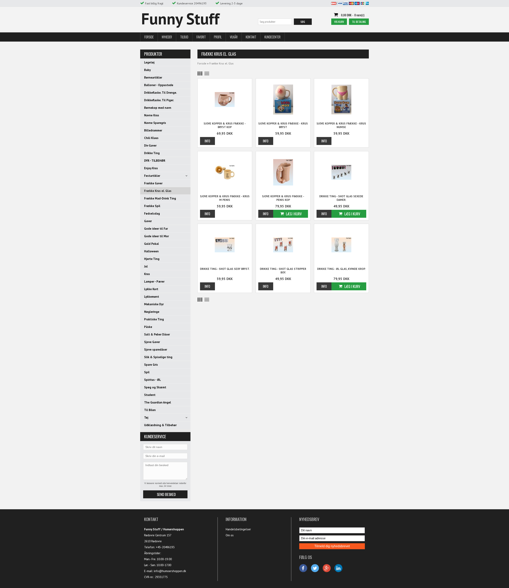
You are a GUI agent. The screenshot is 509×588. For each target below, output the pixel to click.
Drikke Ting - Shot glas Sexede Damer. (341, 198)
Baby (147, 70)
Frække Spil (152, 206)
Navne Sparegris (155, 123)
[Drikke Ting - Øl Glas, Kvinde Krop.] (341, 244)
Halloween (151, 251)
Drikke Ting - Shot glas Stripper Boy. (283, 270)
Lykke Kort (151, 289)
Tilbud (184, 37)
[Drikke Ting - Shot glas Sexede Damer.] (341, 172)
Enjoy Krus (151, 168)
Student (149, 395)
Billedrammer (153, 130)
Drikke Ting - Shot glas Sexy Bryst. (225, 269)
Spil (147, 372)
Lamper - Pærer (154, 281)
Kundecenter (272, 37)
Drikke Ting (152, 153)
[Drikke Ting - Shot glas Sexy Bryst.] (225, 244)
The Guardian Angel (157, 402)
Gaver (148, 221)
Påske (148, 327)
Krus (147, 274)
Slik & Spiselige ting (158, 357)
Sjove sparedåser (155, 349)
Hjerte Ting (151, 259)
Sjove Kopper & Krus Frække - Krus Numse (341, 125)
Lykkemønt (151, 296)
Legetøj (149, 62)
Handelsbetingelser (238, 529)
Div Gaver (150, 145)
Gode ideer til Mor (156, 236)
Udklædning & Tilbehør (160, 425)
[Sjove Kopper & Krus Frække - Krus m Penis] (225, 172)
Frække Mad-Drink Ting (160, 198)
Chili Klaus (151, 138)
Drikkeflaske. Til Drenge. (160, 92)
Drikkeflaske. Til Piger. (159, 100)
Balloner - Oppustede (158, 85)
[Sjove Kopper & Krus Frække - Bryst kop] (225, 99)
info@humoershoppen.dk (170, 571)
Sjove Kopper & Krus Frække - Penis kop (283, 198)
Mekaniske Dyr (154, 304)
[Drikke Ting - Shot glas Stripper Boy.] (283, 244)
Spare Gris (151, 364)
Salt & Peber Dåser (157, 334)
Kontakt (251, 37)
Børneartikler (153, 77)
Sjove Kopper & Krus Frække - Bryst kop (225, 125)
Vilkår (234, 37)
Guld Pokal (151, 244)
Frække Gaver (153, 183)
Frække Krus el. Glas (157, 191)
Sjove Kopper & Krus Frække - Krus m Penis (225, 198)
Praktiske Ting (154, 319)
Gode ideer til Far (156, 228)
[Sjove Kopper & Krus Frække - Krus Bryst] (283, 99)
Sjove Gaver (152, 342)
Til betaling (359, 21)
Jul (146, 266)
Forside (149, 37)
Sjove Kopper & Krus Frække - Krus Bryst (283, 125)
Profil (218, 37)
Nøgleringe (151, 312)
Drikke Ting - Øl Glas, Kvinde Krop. (341, 269)
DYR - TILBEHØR (154, 160)
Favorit (201, 37)
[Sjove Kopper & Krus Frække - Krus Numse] (341, 99)
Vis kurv (339, 21)
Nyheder (167, 37)
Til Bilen (150, 410)
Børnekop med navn (157, 108)
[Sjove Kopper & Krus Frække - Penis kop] (283, 172)
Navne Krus (151, 115)
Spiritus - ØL (152, 380)
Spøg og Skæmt (155, 387)
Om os (230, 535)
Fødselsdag (152, 213)
